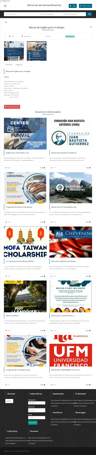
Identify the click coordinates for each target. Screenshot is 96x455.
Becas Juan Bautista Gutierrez (64, 153)
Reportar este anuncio (13, 107)
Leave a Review (70, 36)
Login (74, 6)
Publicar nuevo (86, 6)
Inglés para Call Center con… (18, 153)
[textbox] (48, 14)
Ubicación (31, 407)
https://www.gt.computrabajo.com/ (62, 400)
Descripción (9, 65)
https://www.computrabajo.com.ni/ (85, 419)
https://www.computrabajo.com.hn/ (62, 419)
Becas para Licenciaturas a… (63, 315)
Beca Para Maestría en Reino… (64, 261)
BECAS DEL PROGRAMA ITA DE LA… (66, 370)
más (41, 168)
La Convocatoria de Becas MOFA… (20, 261)
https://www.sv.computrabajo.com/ (85, 400)
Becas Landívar (12, 315)
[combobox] (51, 14)
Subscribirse (32, 422)
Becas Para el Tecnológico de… (64, 207)
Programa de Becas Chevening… (19, 207)
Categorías (32, 400)
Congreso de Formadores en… (18, 370)
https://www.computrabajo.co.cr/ (15, 438)
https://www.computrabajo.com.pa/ (39, 438)
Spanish (8, 401)
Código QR (19, 65)
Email (30, 414)
